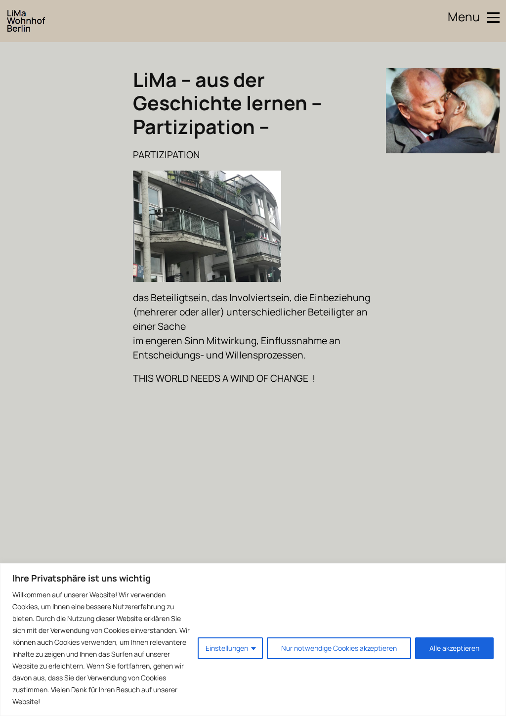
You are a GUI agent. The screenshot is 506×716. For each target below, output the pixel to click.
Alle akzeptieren (454, 648)
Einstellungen (227, 648)
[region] (253, 639)
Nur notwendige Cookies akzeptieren (339, 648)
